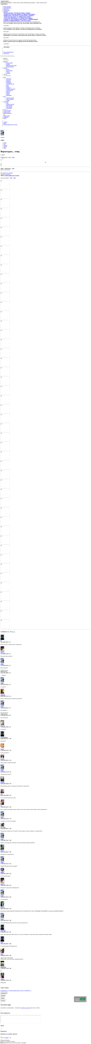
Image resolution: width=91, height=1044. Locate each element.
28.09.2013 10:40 (5, 955)
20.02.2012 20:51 (5, 760)
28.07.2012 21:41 (5, 920)
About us (8, 1041)
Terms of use (11, 1042)
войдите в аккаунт (25, 1007)
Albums (5, 146)
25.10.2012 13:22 (5, 932)
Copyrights (23, 1042)
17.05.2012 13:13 (5, 863)
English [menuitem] (9, 52)
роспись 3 (28, 990)
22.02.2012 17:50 (5, 772)
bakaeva (3, 725)
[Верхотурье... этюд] (8, 157)
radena (2, 979)
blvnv (2, 954)
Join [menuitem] (8, 53)
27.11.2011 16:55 (4, 665)
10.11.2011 (8, 174)
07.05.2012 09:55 (5, 828)
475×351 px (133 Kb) (8, 173)
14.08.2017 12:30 (5, 980)
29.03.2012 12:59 (5, 818)
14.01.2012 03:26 (5, 715)
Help (2, 1041)
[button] (7, 6)
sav (1, 805)
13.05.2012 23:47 (5, 840)
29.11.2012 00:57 (5, 943)
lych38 (2, 749)
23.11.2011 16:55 (4, 642)
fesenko (2, 759)
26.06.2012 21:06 (5, 885)
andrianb (3, 695)
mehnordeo (3, 967)
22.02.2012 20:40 (5, 783)
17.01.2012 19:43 (5, 727)
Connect (5, 145)
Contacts (13, 1041)
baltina (2, 872)
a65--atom (3, 827)
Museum (6, 59)
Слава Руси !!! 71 (5, 990)
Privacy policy (17, 1042)
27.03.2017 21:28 (5, 968)
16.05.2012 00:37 (5, 852)
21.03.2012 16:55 (5, 807)
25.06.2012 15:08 (5, 873)
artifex (2, 664)
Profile (4, 142)
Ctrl (11, 178)
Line (4, 144)
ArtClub (7, 75)
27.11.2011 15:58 (4, 653)
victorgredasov (4, 737)
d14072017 (3, 930)
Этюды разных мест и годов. (12, 175)
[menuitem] (12, 52)
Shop (4, 148)
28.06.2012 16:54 (5, 897)
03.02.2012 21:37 (5, 738)
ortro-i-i (2, 652)
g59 (1, 794)
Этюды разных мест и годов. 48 (18, 990)
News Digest (6, 47)
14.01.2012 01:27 (5, 707)
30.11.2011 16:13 (4, 684)
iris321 (2, 850)
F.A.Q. (4, 1041)
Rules (6, 1042)
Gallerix (7, 1037)
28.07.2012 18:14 (5, 908)
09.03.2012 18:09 (5, 795)
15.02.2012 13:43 (5, 750)
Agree (82, 999)
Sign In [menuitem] (5, 53)
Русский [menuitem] (5, 52)
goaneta (2, 782)
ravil (2, 942)
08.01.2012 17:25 (5, 696)
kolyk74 (2, 907)
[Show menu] (9, 1)
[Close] (14, 56)
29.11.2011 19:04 (4, 672)
